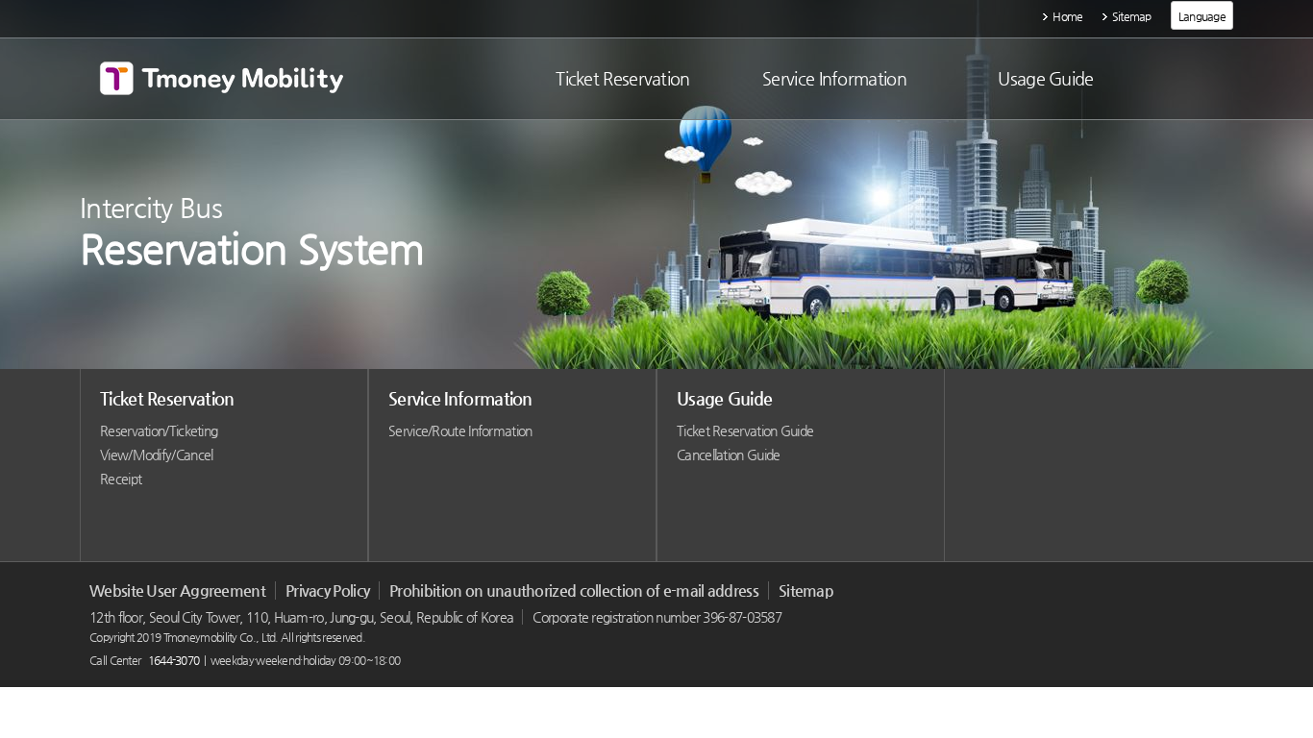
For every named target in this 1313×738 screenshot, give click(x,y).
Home (1067, 16)
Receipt (120, 478)
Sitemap (1132, 16)
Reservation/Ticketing (158, 430)
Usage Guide (724, 398)
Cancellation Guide (728, 454)
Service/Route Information (460, 430)
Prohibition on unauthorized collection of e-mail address (573, 590)
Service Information (460, 398)
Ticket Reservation (167, 398)
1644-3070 (174, 660)
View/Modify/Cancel (156, 454)
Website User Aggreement (177, 590)
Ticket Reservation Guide (745, 430)
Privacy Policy (327, 590)
